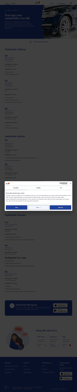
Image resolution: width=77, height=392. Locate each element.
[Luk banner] (70, 183)
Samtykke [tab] (16, 187)
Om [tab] (61, 187)
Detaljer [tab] (38, 187)
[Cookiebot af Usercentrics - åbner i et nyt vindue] (60, 183)
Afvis (16, 207)
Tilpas (37, 207)
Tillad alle (60, 207)
